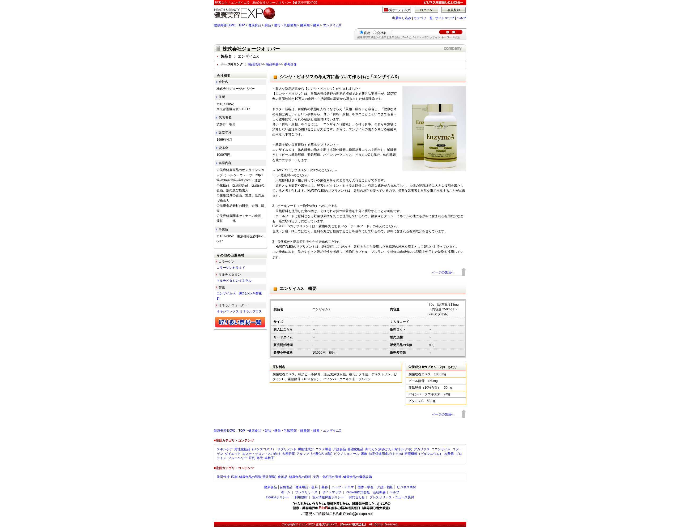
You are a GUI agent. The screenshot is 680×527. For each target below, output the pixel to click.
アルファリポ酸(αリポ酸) (314, 454)
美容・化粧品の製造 (327, 477)
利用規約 (301, 497)
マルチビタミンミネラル (234, 280)
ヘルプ (461, 18)
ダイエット (233, 454)
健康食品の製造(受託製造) (257, 477)
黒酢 (364, 454)
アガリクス (422, 449)
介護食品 (339, 449)
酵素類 (305, 25)
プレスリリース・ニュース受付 (391, 497)
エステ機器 (324, 449)
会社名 (381, 33)
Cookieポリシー (277, 497)
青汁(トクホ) (403, 449)
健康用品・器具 (306, 487)
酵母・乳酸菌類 (285, 25)
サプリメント (286, 449)
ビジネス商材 (406, 487)
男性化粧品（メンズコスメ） (255, 449)
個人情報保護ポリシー (328, 497)
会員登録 (453, 10)
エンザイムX (332, 25)
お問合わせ (357, 497)
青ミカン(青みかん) (379, 449)
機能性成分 (306, 449)
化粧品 (282, 477)
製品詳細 (254, 64)
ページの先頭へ (443, 272)
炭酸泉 (449, 454)
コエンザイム (440, 449)
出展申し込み (401, 18)
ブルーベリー (237, 458)
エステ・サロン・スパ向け (261, 454)
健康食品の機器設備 (357, 477)
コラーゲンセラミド (230, 267)
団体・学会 (365, 487)
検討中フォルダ (399, 10)
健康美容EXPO (326, 524)
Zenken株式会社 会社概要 (366, 492)
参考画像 (290, 64)
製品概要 (272, 64)
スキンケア (225, 449)
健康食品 (254, 25)
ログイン (426, 10)
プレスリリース (306, 492)
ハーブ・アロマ (343, 487)
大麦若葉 (288, 454)
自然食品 (286, 487)
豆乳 (252, 458)
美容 (324, 487)
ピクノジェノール (346, 454)
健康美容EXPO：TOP (229, 25)
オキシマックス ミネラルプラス (239, 311)
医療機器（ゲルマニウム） (424, 454)
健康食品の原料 (300, 477)
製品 (268, 25)
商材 (367, 33)
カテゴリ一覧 (423, 18)
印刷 (234, 477)
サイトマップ (444, 18)
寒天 (260, 458)
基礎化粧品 (355, 449)
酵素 (316, 25)
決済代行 (223, 477)
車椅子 (269, 458)
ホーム (285, 492)
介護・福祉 (385, 487)
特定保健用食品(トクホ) (386, 454)
